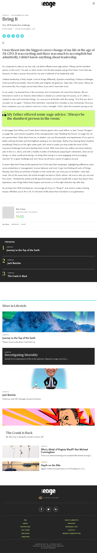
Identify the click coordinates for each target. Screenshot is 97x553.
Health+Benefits (71, 520)
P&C (25, 520)
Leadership (15, 224)
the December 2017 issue (20, 15)
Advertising (25, 527)
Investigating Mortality (21, 355)
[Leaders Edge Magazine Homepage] (48, 5)
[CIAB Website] (48, 498)
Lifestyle (5, 15)
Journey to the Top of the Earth (23, 250)
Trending (10, 242)
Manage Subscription (72, 533)
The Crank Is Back (17, 276)
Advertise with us (41, 544)
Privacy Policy (56, 544)
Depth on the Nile (50, 465)
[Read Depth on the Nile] (20, 466)
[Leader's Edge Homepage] (48, 492)
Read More (20, 216)
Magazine (25, 533)
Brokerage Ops (72, 527)
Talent (23, 224)
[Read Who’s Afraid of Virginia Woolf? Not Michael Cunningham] (20, 452)
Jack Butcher (14, 263)
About (25, 523)
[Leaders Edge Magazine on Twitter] (48, 509)
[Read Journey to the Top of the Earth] (48, 321)
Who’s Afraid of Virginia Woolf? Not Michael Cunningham (64, 451)
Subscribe (25, 537)
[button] (94, 3)
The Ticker (25, 530)
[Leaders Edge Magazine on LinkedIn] (55, 509)
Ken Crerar (8, 29)
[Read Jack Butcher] (48, 378)
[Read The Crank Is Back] (48, 417)
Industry (71, 523)
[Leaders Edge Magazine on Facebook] (41, 509)
